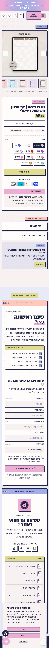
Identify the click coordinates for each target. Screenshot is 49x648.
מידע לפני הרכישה (31, 236)
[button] (42, 15)
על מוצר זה (35, 226)
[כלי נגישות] (5, 633)
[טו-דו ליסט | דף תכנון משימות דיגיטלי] (42, 83)
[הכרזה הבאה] (7, 5)
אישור (23, 629)
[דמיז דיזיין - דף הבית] (24, 505)
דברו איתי (40, 264)
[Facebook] (21, 548)
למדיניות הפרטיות (27, 459)
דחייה (23, 635)
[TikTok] (14, 548)
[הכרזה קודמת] (42, 5)
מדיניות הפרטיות (15, 623)
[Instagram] (35, 548)
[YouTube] (28, 548)
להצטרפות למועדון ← (24, 468)
